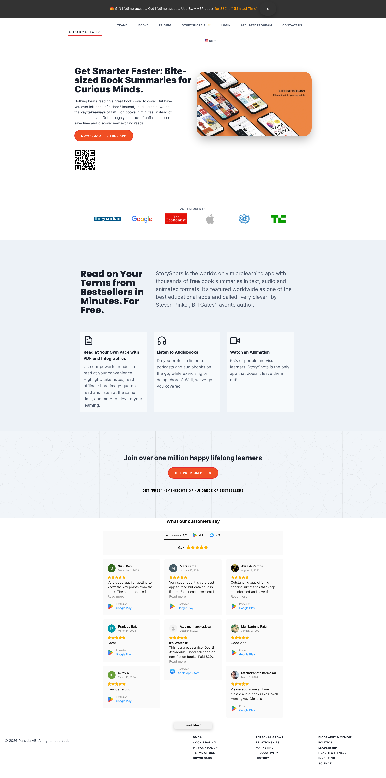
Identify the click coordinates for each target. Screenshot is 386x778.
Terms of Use (204, 752)
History (262, 758)
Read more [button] (116, 596)
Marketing (265, 747)
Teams (122, 25)
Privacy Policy (205, 747)
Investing (326, 758)
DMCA (197, 737)
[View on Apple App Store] (173, 628)
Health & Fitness (332, 752)
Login (226, 25)
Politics (325, 742)
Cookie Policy (204, 742)
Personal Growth (271, 737)
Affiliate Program (256, 25)
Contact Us (292, 25)
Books (143, 25)
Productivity (267, 752)
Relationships (268, 742)
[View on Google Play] (112, 568)
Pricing (165, 25)
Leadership (327, 747)
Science (325, 763)
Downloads (202, 758)
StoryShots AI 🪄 (196, 25)
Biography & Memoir (335, 737)
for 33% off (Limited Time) (236, 9)
